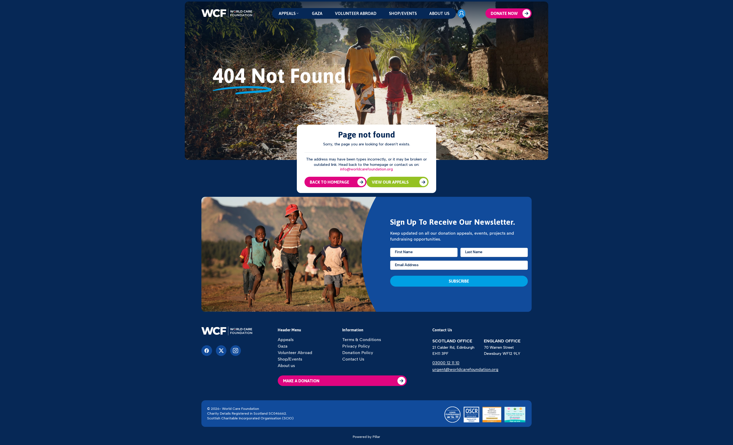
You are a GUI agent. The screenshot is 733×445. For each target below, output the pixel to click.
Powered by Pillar (366, 437)
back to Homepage (329, 182)
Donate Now (504, 13)
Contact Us (353, 359)
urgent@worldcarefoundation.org (465, 369)
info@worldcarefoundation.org (366, 169)
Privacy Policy (356, 346)
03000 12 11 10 (445, 362)
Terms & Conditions (361, 340)
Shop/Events (403, 13)
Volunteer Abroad (355, 13)
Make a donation (301, 380)
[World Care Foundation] (226, 331)
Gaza (317, 13)
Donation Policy (357, 353)
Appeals (287, 13)
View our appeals (390, 182)
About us (439, 13)
